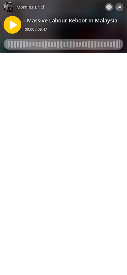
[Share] (119, 7)
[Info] (109, 7)
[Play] (12, 25)
